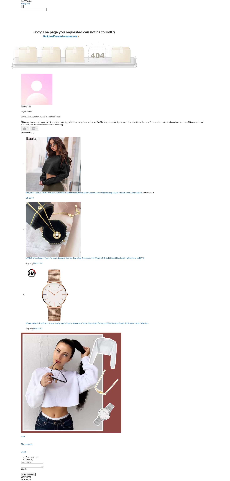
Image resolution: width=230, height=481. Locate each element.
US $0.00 (30, 198)
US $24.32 (37, 328)
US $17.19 (37, 263)
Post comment (28, 474)
